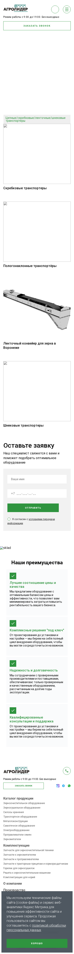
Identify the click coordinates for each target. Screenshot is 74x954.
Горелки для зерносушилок (19, 868)
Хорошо (37, 943)
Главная (15, 82)
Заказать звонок (36, 26)
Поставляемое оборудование (23, 86)
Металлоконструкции (15, 821)
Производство (14, 890)
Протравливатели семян (17, 834)
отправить (33, 508)
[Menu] (66, 9)
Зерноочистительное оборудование (24, 803)
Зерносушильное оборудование (21, 807)
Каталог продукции (18, 798)
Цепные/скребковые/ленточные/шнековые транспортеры (36, 119)
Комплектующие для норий (19, 877)
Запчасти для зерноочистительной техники (28, 850)
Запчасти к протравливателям (21, 859)
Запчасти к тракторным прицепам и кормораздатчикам (35, 863)
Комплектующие (16, 845)
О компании (12, 883)
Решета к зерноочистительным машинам (27, 872)
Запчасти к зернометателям (19, 854)
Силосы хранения (13, 812)
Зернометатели (12, 839)
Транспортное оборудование (23, 90)
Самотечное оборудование (19, 825)
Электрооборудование (16, 830)
